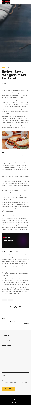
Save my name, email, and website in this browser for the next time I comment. (15, 382)
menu (10, 300)
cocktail (4, 300)
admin (4, 83)
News (7, 67)
